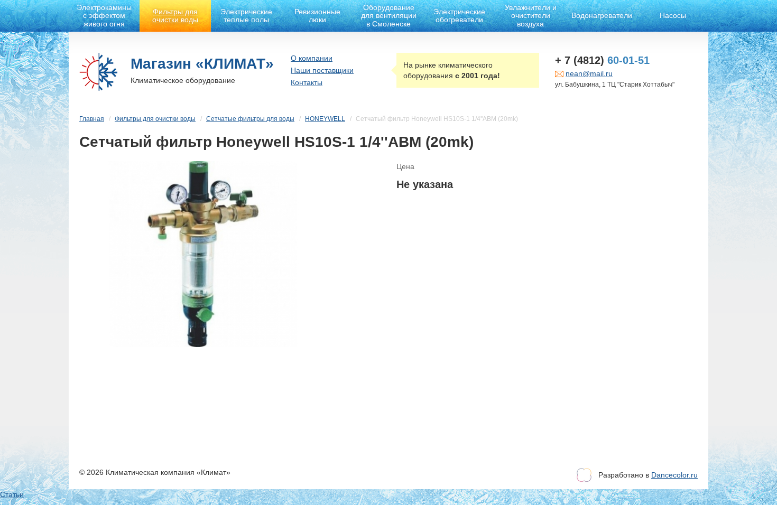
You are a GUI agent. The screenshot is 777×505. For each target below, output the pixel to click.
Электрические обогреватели (459, 15)
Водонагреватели (601, 15)
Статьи (12, 494)
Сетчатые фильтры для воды (250, 119)
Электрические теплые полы (246, 15)
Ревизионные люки (317, 15)
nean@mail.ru (589, 73)
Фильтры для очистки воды (175, 15)
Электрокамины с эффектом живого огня (104, 15)
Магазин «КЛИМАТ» (202, 63)
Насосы (673, 15)
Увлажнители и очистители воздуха (531, 15)
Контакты (306, 82)
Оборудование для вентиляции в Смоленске (389, 15)
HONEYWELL (325, 119)
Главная (91, 119)
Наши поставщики (322, 70)
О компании (311, 58)
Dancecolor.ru (674, 475)
